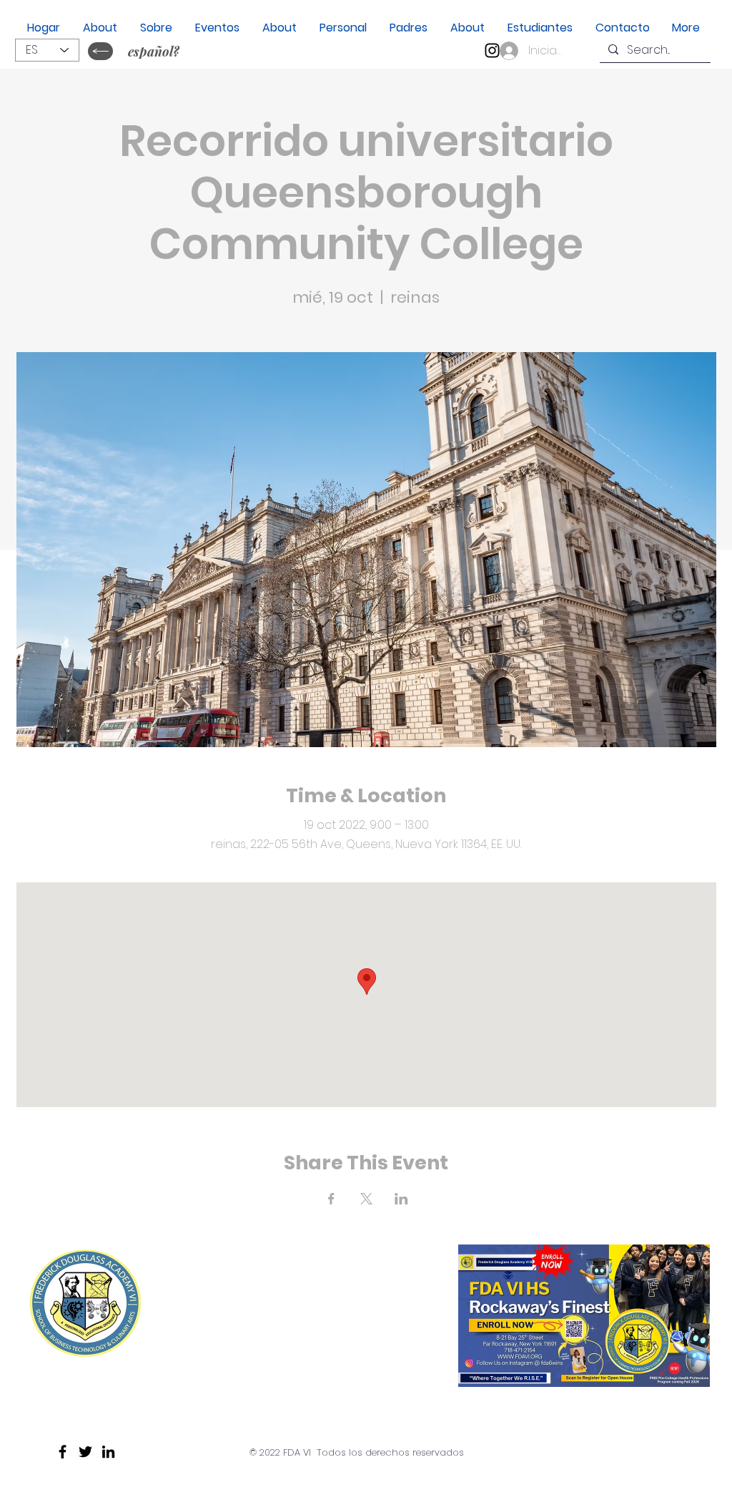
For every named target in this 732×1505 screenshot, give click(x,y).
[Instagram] (492, 50)
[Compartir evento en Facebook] (331, 1198)
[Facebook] (62, 1452)
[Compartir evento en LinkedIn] (401, 1198)
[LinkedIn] (108, 1452)
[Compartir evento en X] (366, 1198)
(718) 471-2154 (252, 1377)
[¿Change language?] (100, 51)
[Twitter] (85, 1452)
